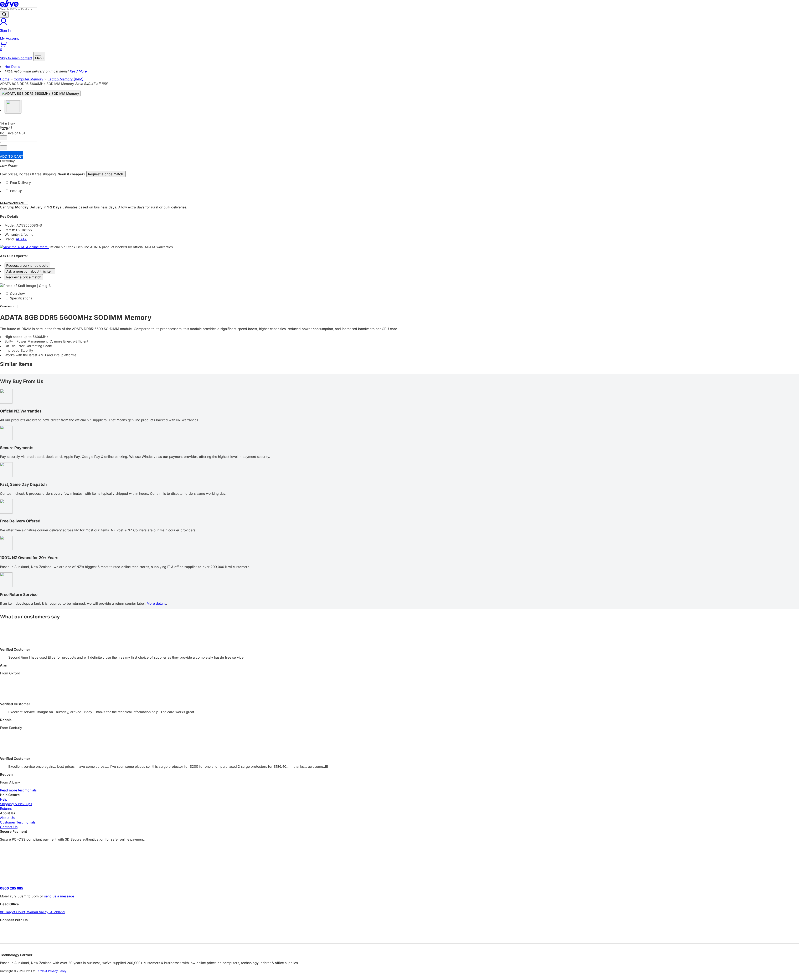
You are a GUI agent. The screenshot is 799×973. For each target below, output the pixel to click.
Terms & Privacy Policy (51, 971)
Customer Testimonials (18, 822)
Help (3, 799)
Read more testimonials (18, 790)
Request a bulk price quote (27, 265)
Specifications (20, 298)
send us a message (59, 896)
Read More (78, 71)
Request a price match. (106, 174)
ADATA (21, 239)
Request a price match (23, 277)
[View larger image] (40, 93)
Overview (17, 294)
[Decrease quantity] (3, 137)
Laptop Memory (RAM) (65, 79)
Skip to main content (16, 58)
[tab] (399, 184)
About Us (7, 818)
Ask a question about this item (29, 271)
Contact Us (8, 827)
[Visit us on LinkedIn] (399, 936)
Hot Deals (12, 67)
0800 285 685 (11, 888)
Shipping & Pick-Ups (16, 804)
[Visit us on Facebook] (399, 929)
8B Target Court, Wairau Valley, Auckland (32, 912)
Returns (6, 808)
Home (4, 79)
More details (156, 603)
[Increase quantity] (3, 147)
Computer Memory (28, 79)
